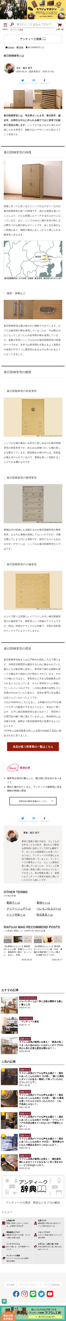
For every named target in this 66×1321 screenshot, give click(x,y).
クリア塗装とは (15, 915)
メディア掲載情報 (51, 1284)
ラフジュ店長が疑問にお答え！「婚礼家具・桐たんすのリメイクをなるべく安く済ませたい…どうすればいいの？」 (41, 1161)
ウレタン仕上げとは (49, 908)
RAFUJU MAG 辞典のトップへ (33, 801)
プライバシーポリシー (29, 1284)
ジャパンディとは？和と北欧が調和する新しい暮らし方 (41, 1003)
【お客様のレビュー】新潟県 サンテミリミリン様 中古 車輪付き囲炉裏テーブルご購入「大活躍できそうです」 (48, 950)
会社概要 (10, 1284)
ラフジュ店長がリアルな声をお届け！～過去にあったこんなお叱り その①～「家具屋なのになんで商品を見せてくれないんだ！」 (41, 1141)
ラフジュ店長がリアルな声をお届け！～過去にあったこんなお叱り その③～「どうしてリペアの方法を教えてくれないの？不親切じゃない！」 (41, 1121)
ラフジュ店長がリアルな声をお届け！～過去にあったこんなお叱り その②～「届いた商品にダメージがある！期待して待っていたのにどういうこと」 (41, 1077)
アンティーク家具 (30, 1021)
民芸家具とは (45, 915)
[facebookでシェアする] (44, 80)
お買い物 (59, 29)
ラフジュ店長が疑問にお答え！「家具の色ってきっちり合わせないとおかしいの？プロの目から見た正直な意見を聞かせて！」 (41, 1044)
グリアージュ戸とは (18, 908)
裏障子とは (13, 903)
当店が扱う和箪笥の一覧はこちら (33, 746)
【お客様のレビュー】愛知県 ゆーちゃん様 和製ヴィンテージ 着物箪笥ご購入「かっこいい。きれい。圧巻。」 (18, 950)
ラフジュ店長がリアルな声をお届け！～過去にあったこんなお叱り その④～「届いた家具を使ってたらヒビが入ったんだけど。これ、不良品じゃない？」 (41, 1099)
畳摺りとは (43, 903)
